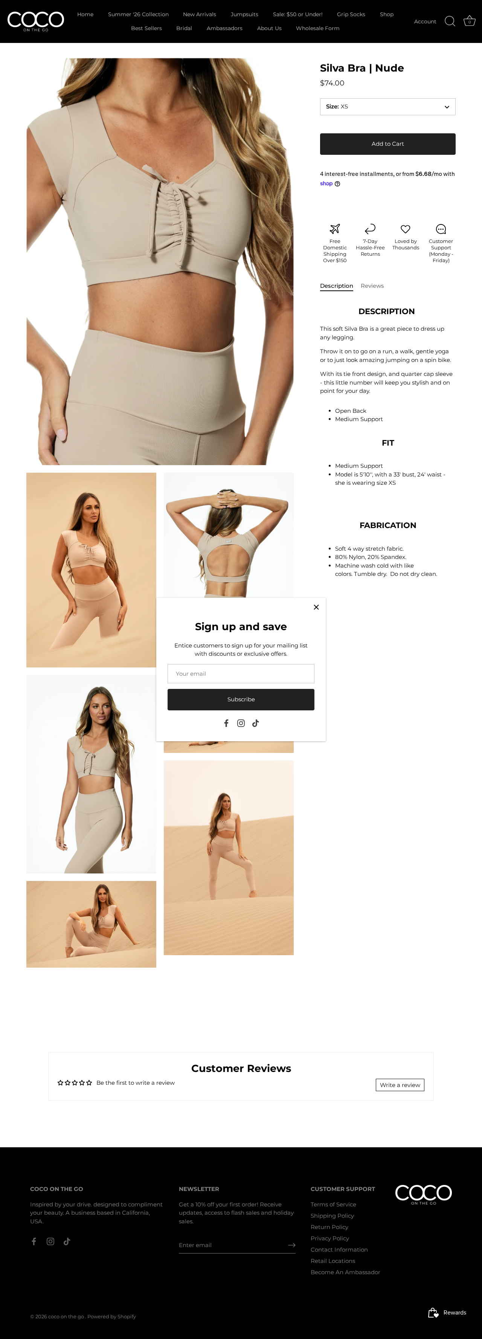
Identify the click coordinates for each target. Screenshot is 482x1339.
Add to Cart (388, 143)
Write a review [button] (400, 1085)
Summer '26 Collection (138, 14)
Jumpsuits (244, 14)
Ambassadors (225, 28)
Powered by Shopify (111, 1316)
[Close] (316, 607)
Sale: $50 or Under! (298, 14)
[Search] (450, 21)
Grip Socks (351, 14)
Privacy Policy (330, 1238)
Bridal (184, 28)
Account (425, 21)
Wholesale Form (318, 28)
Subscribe (241, 699)
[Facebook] (226, 722)
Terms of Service (333, 1204)
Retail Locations (333, 1260)
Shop (387, 14)
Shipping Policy (332, 1215)
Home (85, 14)
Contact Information (339, 1249)
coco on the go (66, 1316)
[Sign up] (292, 1245)
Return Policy (329, 1227)
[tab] (340, 286)
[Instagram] (241, 722)
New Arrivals (199, 14)
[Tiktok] (255, 722)
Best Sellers (146, 28)
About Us (269, 28)
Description (336, 286)
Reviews (372, 286)
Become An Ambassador (345, 1272)
